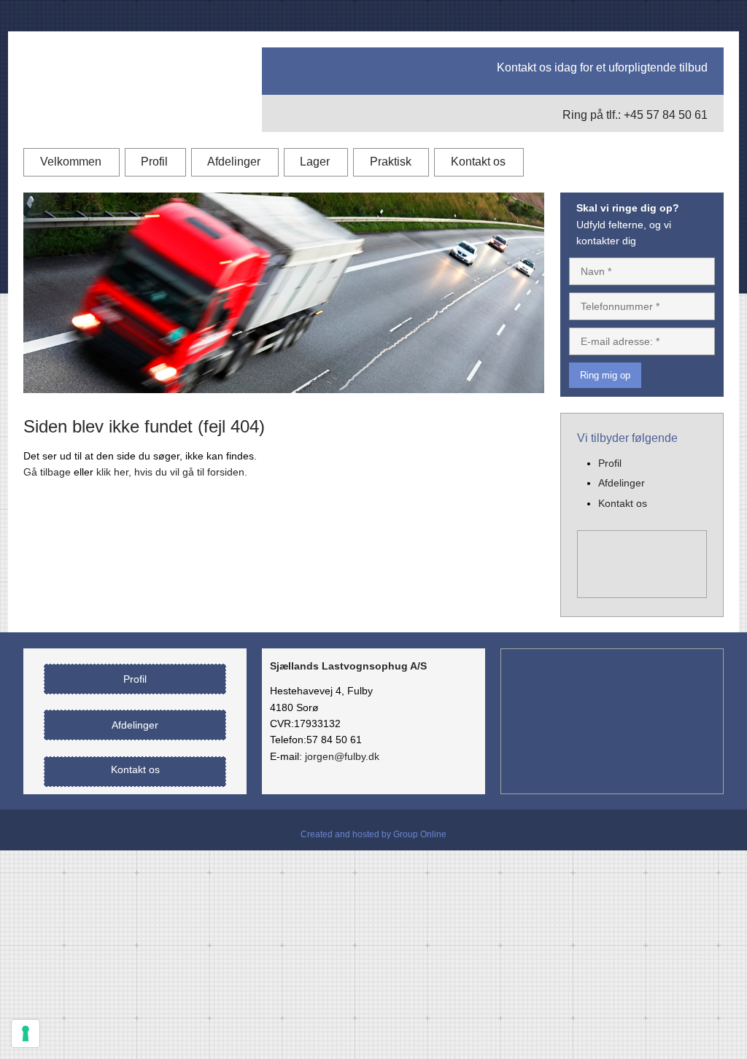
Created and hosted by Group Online (373, 834)
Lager (315, 161)
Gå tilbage (47, 472)
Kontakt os (478, 161)
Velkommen (70, 161)
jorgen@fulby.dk (342, 756)
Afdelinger (233, 161)
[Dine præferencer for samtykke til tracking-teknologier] (25, 1033)
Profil (154, 161)
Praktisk (390, 161)
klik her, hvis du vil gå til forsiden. (171, 472)
